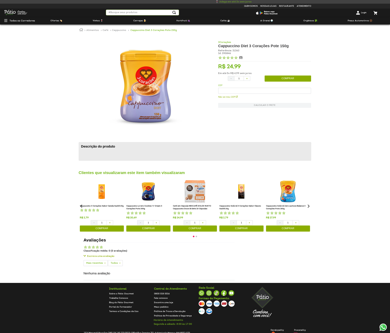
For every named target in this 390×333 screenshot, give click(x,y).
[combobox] (142, 12)
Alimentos (92, 30)
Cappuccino (119, 30)
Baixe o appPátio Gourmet (271, 13)
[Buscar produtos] (174, 12)
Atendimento (304, 6)
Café (105, 30)
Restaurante (286, 6)
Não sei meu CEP (226, 97)
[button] (5, 21)
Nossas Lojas (268, 6)
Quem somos (251, 6)
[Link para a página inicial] (81, 30)
